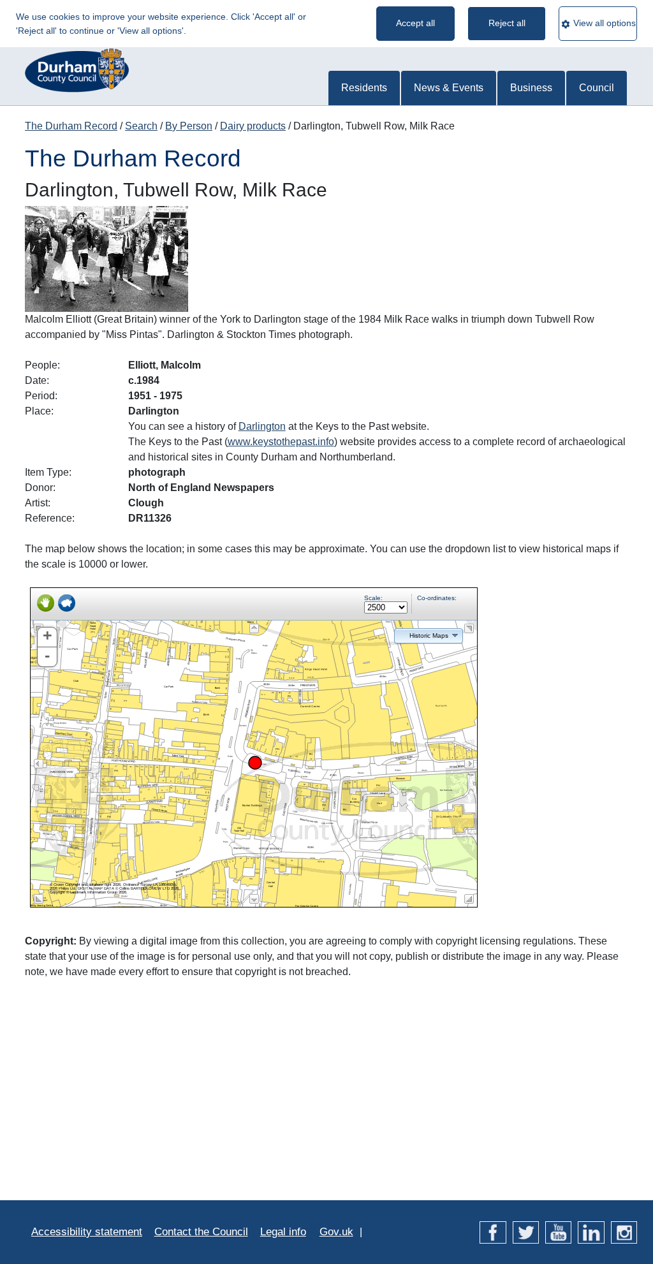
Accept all (415, 23)
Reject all (506, 23)
